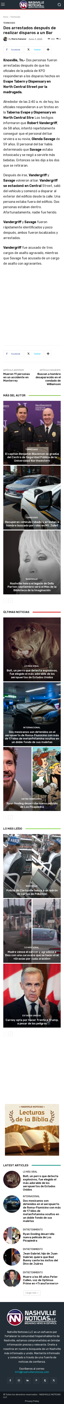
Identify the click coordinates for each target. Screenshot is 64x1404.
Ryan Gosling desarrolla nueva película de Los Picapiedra (32, 805)
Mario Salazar (18, 39)
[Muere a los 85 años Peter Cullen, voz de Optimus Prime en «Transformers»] (12, 1278)
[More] (48, 49)
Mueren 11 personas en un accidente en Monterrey (16, 377)
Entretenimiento (31, 799)
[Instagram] (19, 1380)
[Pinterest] (36, 1380)
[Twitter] (54, 1380)
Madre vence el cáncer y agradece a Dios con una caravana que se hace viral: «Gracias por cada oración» (32, 955)
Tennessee (15, 16)
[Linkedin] (27, 1380)
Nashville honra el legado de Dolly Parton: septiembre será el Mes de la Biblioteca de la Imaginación (32, 587)
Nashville (32, 579)
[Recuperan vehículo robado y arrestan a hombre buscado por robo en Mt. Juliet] (32, 498)
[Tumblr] (45, 1380)
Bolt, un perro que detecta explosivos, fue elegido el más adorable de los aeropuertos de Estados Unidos (32, 674)
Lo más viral (31, 666)
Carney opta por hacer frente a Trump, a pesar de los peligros (32, 1021)
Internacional (31, 727)
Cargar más (30, 1292)
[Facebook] (10, 1380)
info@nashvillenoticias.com (32, 1372)
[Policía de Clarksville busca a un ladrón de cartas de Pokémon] (32, 866)
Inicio (5, 16)
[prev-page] (5, 601)
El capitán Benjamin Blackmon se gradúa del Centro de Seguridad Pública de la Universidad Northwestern (32, 457)
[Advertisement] (32, 307)
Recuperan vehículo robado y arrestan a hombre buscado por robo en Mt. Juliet (32, 523)
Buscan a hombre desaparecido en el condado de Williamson (48, 379)
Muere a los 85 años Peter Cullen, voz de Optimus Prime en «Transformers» (40, 1280)
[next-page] (11, 601)
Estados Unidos (31, 1015)
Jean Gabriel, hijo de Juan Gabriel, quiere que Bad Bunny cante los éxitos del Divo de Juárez (40, 1258)
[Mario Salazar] (6, 39)
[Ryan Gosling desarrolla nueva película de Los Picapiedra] (32, 779)
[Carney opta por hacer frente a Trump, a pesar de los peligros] (32, 996)
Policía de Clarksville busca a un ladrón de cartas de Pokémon (32, 892)
